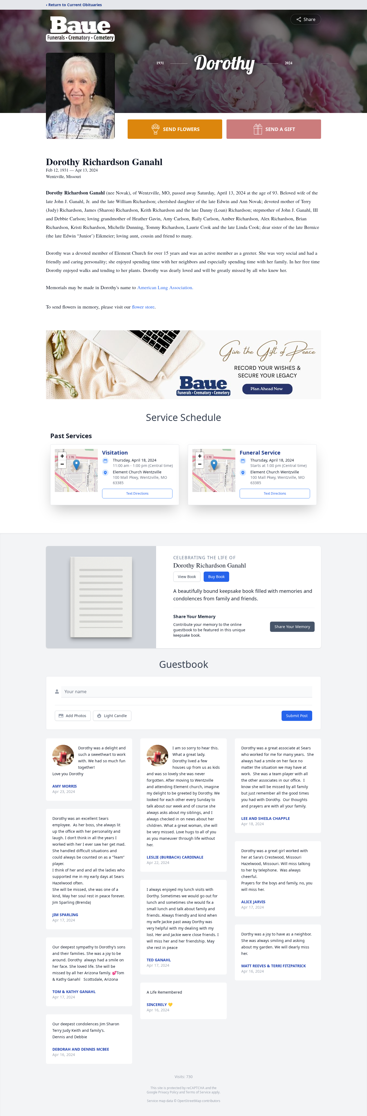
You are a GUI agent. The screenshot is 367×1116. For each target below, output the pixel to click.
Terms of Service (198, 1092)
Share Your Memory (292, 626)
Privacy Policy (168, 1092)
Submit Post (297, 715)
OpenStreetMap (189, 1101)
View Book (187, 576)
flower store (143, 306)
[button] (76, 464)
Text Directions (137, 493)
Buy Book (216, 576)
